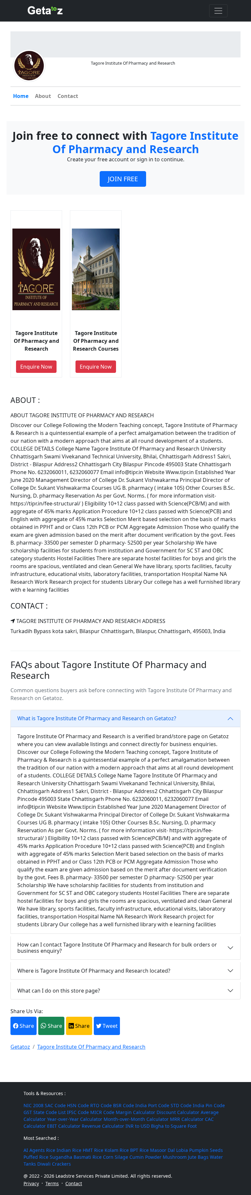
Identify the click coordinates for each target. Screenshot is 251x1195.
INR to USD (138, 1126)
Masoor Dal (162, 1150)
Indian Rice (69, 1150)
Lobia (182, 1150)
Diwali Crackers (54, 1164)
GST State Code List (45, 1112)
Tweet (109, 1025)
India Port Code (152, 1105)
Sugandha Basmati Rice (76, 1157)
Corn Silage (115, 1157)
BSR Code (123, 1105)
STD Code (181, 1105)
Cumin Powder (145, 1157)
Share (26, 1025)
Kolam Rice (117, 1150)
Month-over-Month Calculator (136, 1119)
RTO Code (101, 1105)
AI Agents (34, 1150)
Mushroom (175, 1157)
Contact (68, 96)
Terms (52, 1183)
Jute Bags (198, 1157)
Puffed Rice (36, 1157)
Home (20, 96)
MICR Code (102, 1112)
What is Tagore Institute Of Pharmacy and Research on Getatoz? (96, 718)
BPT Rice (139, 1150)
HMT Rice (93, 1150)
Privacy (31, 1183)
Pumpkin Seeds (206, 1150)
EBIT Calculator (63, 1126)
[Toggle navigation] (218, 10)
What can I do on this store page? (58, 990)
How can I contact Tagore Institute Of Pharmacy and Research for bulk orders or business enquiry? (117, 947)
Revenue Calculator (103, 1126)
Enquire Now (36, 366)
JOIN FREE (123, 178)
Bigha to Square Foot (174, 1126)
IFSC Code (78, 1112)
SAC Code (55, 1105)
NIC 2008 (33, 1105)
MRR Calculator (187, 1119)
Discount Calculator (178, 1112)
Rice (50, 1150)
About (43, 96)
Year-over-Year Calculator (74, 1119)
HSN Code (78, 1105)
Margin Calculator (135, 1112)
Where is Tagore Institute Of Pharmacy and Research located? (93, 970)
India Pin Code (209, 1105)
